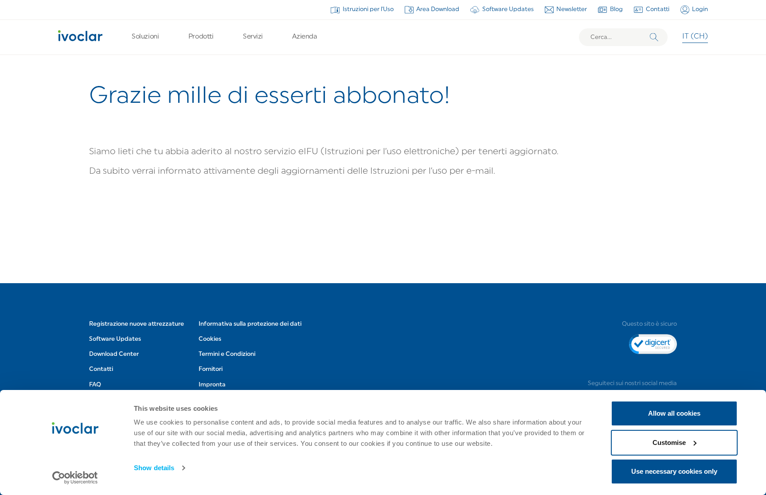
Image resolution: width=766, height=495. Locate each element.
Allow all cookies (674, 413)
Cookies (210, 339)
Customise (669, 442)
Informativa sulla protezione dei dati (250, 324)
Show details (154, 468)
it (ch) (695, 36)
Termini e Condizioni (227, 354)
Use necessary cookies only (674, 471)
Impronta (212, 385)
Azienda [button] (304, 37)
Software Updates (508, 9)
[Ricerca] (654, 37)
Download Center (114, 354)
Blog (616, 9)
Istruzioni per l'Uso (368, 9)
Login (700, 9)
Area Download (437, 9)
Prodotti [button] (200, 37)
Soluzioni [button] (145, 37)
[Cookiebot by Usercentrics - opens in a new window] (75, 477)
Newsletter (571, 9)
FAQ (95, 385)
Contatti (657, 9)
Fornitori (211, 369)
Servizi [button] (253, 37)
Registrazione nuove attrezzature (136, 324)
